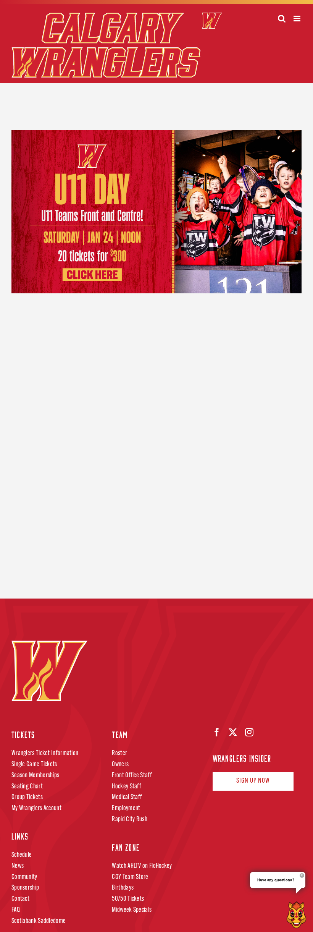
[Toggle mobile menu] (298, 19)
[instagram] (249, 732)
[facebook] (217, 732)
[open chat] (298, 915)
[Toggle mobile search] (282, 19)
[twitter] (233, 732)
